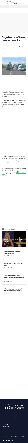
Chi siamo (5, 424)
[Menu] (3, 3)
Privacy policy (6, 426)
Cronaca (9, 46)
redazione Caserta (7, 44)
